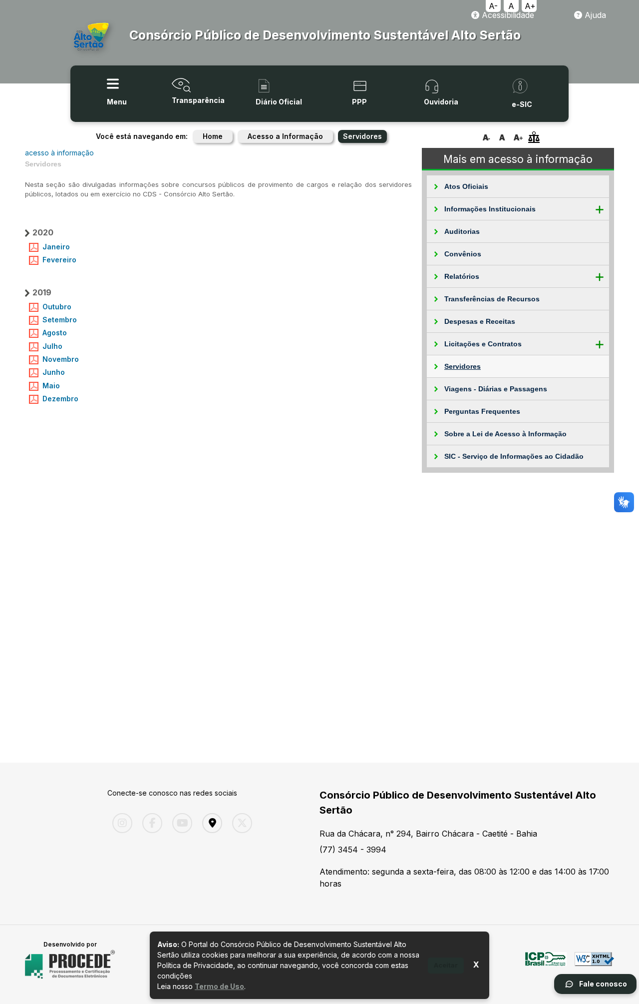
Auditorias (462, 231)
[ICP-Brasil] (546, 964)
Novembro (60, 359)
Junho (53, 372)
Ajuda (594, 15)
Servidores (462, 366)
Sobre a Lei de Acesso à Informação (505, 434)
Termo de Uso (219, 986)
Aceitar (446, 965)
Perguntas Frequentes (482, 411)
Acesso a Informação (285, 136)
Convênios (462, 254)
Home (213, 136)
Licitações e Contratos (483, 344)
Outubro (56, 306)
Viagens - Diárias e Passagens (495, 389)
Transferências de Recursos (492, 299)
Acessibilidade (506, 15)
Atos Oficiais (466, 186)
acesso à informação (59, 152)
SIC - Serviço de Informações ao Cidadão (514, 456)
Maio (51, 385)
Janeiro (56, 246)
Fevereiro (59, 259)
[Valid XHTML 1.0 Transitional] (594, 964)
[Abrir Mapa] (209, 823)
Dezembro (60, 398)
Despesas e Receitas (479, 321)
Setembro (59, 319)
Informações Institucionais (490, 209)
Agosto (54, 332)
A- (493, 6)
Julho (52, 346)
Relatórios (461, 276)
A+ (530, 6)
